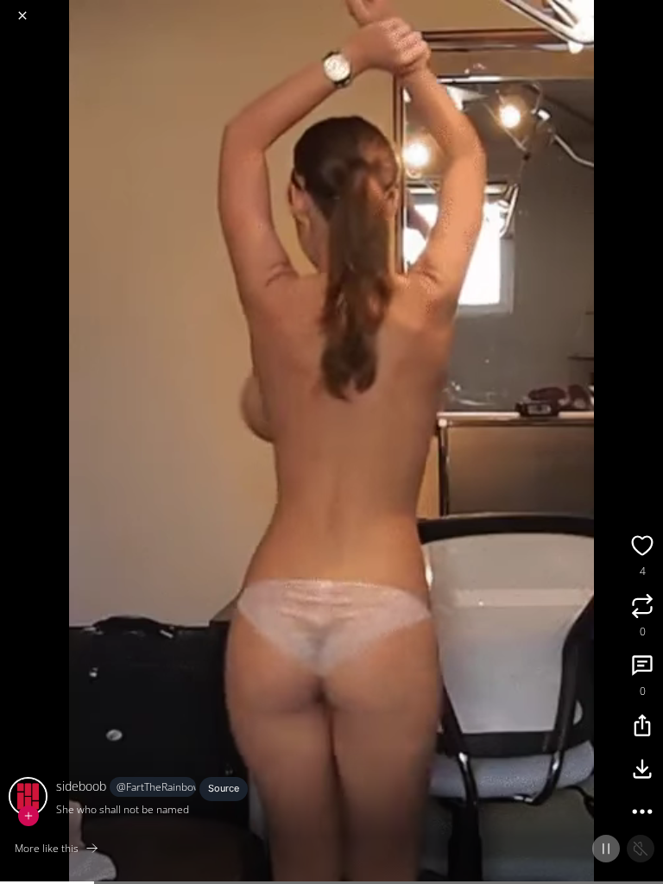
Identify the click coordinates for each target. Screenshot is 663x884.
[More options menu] (647, 8)
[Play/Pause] (606, 848)
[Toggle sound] (640, 848)
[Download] (642, 771)
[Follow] (28, 815)
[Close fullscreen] (22, 15)
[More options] (642, 814)
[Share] (642, 727)
